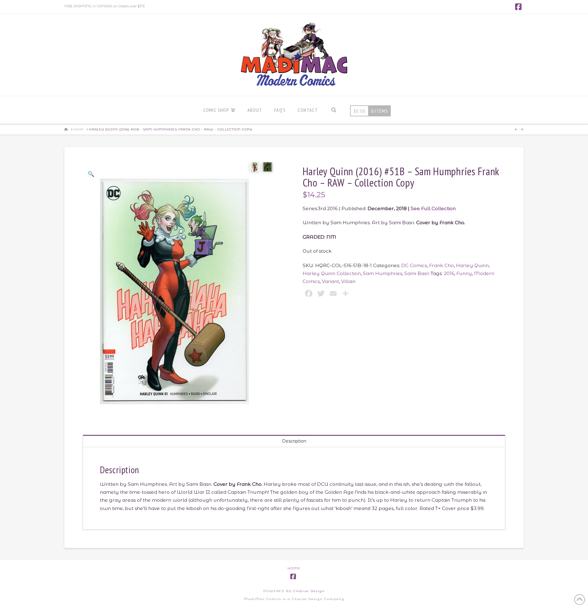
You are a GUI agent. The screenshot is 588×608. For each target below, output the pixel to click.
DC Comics (414, 265)
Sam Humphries (382, 273)
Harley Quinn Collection (332, 273)
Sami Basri (416, 273)
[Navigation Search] (334, 110)
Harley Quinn (472, 265)
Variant (330, 281)
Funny (464, 273)
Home (294, 568)
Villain (348, 281)
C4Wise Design (309, 591)
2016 (449, 273)
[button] (91, 174)
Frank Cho (441, 265)
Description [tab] (294, 441)
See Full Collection (433, 208)
